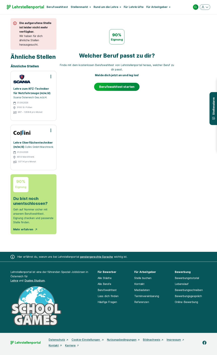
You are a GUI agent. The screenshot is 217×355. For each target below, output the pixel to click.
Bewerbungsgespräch (188, 296)
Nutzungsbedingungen (121, 339)
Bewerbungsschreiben (189, 290)
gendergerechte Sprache (96, 256)
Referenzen (141, 302)
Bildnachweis (151, 339)
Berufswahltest (57, 7)
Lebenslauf (182, 284)
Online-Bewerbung (186, 302)
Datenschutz (57, 339)
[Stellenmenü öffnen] (51, 76)
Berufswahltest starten (117, 86)
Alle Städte (105, 278)
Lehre (14, 280)
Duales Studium (35, 280)
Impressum (174, 339)
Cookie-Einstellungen (86, 339)
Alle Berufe (104, 284)
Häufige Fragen (107, 302)
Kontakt (139, 284)
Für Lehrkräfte (134, 7)
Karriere (70, 345)
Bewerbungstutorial (187, 278)
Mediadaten (142, 290)
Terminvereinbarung (146, 296)
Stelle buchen (142, 278)
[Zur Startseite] (25, 7)
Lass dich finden (108, 296)
